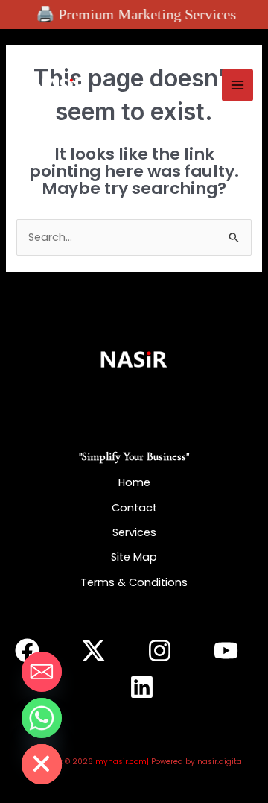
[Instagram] (159, 650)
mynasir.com (121, 761)
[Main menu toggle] (237, 85)
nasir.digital (220, 761)
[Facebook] (27, 650)
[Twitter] (93, 650)
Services (134, 532)
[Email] (42, 672)
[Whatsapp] (42, 718)
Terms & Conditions (134, 582)
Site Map (134, 556)
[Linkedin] (142, 687)
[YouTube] (226, 650)
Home (134, 482)
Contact (134, 507)
